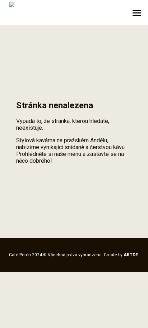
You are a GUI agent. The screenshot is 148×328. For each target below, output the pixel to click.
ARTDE (131, 254)
